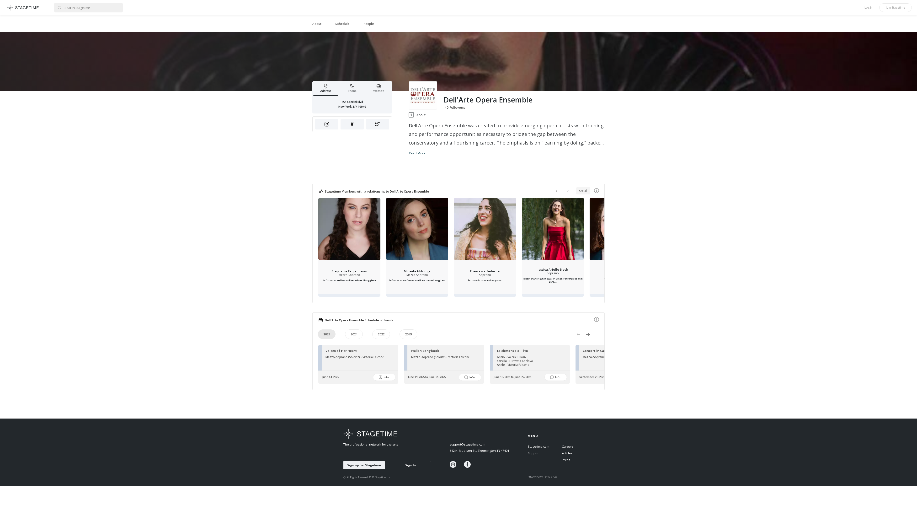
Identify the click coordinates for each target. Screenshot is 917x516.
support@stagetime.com (467, 444)
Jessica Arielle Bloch (553, 269)
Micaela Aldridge (417, 271)
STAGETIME (23, 7)
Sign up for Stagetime (364, 465)
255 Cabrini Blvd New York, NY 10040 (352, 104)
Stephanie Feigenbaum (349, 271)
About (316, 24)
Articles (567, 453)
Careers (568, 446)
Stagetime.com (538, 446)
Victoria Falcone (373, 357)
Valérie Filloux (516, 357)
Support (533, 453)
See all (583, 191)
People (368, 24)
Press (566, 460)
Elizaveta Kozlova (521, 361)
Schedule (342, 24)
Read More (417, 153)
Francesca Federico (485, 271)
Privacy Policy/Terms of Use (542, 476)
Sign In (410, 465)
